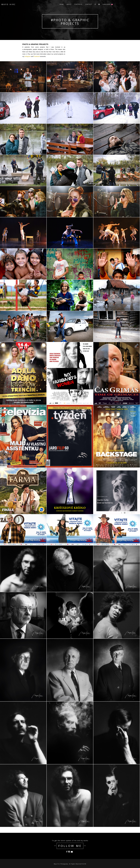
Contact (88, 6)
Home (62, 6)
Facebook (37, 56)
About (69, 6)
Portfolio (78, 6)
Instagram (28, 56)
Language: (107, 6)
